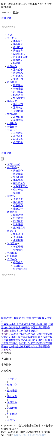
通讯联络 (18, 107)
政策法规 (12, 82)
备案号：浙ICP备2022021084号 (30, 435)
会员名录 (18, 136)
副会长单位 (19, 53)
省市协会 (6, 334)
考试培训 (18, 117)
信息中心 (12, 66)
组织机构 (18, 47)
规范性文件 (19, 98)
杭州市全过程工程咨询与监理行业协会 (31, 334)
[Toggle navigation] (2, 158)
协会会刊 (18, 104)
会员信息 (18, 262)
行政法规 (18, 88)
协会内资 (12, 101)
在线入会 (18, 139)
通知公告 (18, 69)
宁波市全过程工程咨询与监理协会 (19, 337)
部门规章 (18, 91)
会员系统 (18, 133)
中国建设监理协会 (40, 327)
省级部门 (6, 330)
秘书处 (16, 63)
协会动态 (18, 72)
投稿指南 (18, 111)
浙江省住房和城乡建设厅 (24, 330)
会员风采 (18, 142)
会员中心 (12, 130)
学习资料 (18, 120)
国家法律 (18, 85)
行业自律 (12, 126)
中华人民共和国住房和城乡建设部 (29, 324)
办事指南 (12, 123)
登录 (8, 18)
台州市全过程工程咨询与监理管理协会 (29, 346)
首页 (9, 34)
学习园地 (12, 114)
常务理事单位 (20, 57)
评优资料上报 (20, 269)
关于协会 (12, 38)
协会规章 (18, 44)
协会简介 (18, 41)
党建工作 (18, 79)
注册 (3, 18)
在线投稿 (18, 265)
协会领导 (18, 50)
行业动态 (18, 76)
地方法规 (18, 95)
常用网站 (6, 324)
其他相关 (6, 349)
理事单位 (18, 60)
